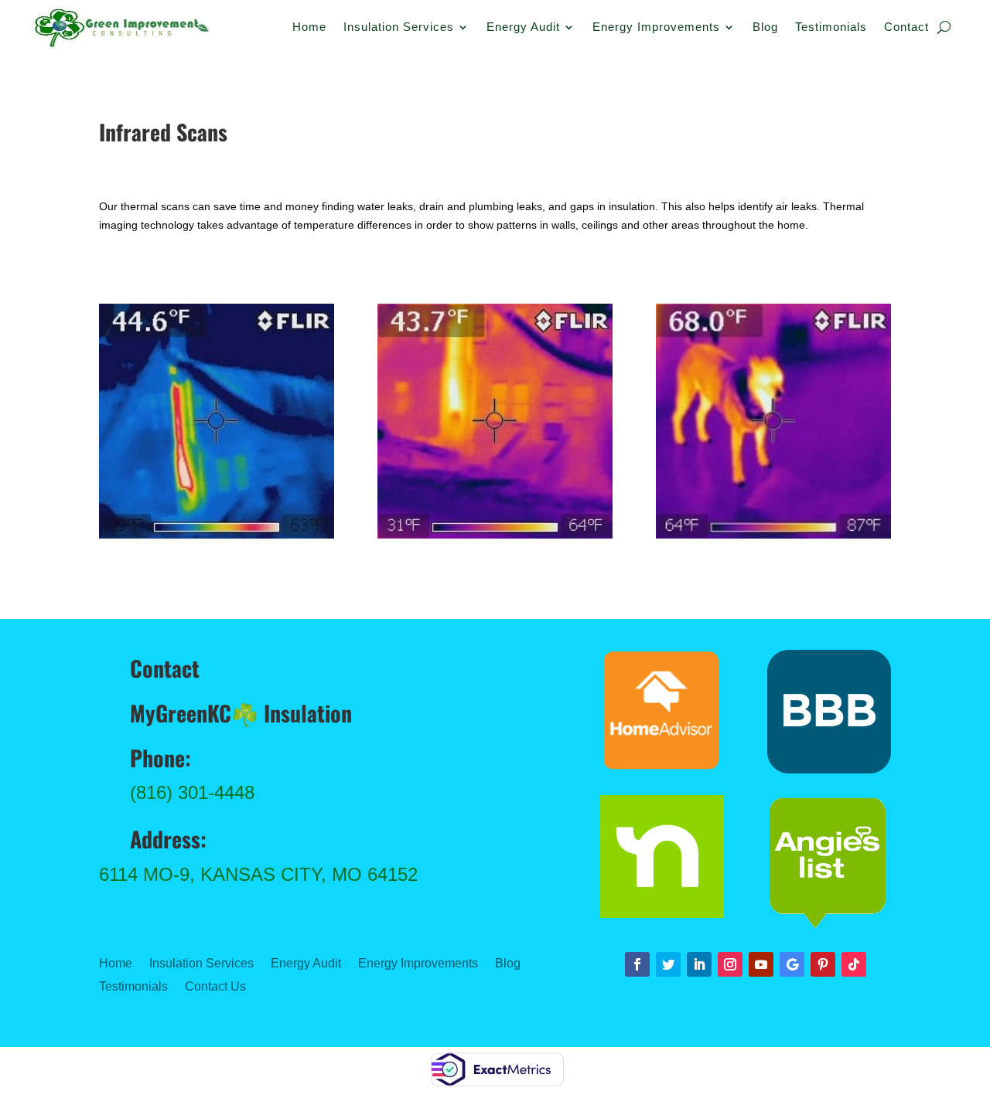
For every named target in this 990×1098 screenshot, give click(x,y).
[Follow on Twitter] (668, 964)
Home (309, 27)
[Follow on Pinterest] (823, 964)
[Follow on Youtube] (761, 964)
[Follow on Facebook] (637, 964)
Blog (765, 27)
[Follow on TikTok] (854, 964)
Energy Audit (523, 27)
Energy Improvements (656, 27)
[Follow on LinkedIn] (699, 964)
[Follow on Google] (792, 964)
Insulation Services (398, 27)
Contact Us (215, 987)
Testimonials (831, 27)
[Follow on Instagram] (730, 964)
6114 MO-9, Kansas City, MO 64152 (258, 874)
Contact (906, 27)
